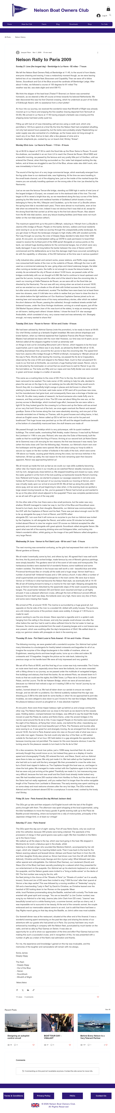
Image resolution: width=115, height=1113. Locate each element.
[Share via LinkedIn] (28, 990)
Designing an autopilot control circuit (18, 1037)
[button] (108, 8)
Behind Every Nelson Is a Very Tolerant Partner (92, 1037)
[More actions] (97, 52)
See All (107, 1009)
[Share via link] (33, 990)
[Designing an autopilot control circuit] (21, 1023)
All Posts (8, 37)
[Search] (110, 15)
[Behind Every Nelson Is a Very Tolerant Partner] (94, 1023)
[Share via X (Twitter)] (22, 990)
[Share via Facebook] (17, 990)
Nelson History (20, 37)
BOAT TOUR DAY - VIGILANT (52, 1037)
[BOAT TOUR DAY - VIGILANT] (57, 1023)
